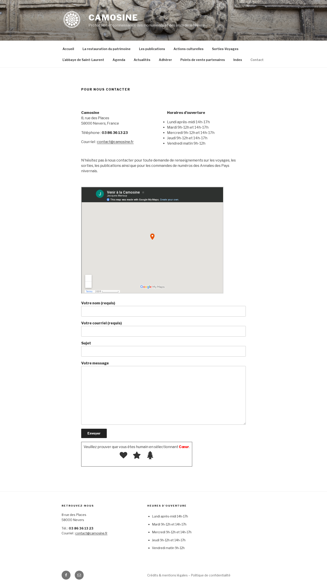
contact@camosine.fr (115, 142)
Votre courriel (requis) (101, 323)
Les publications (152, 49)
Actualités (142, 60)
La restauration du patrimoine (107, 49)
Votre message (95, 363)
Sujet (86, 343)
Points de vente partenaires (202, 60)
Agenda (119, 60)
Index (237, 60)
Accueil (68, 49)
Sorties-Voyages (225, 49)
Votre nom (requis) (98, 303)
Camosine (113, 17)
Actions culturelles (189, 49)
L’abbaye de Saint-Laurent (83, 60)
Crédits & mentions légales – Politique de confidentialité (188, 575)
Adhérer (165, 60)
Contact (257, 60)
